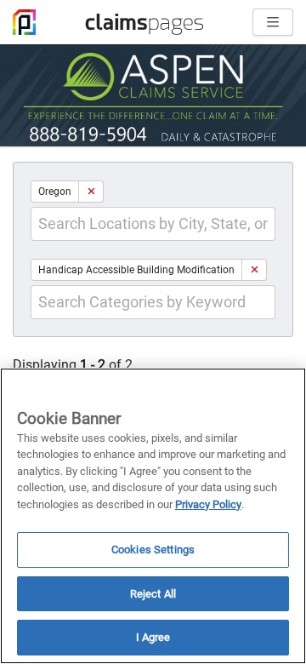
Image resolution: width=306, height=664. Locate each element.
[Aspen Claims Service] (153, 95)
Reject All (153, 593)
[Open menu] (272, 22)
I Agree (153, 637)
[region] (153, 516)
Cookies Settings (153, 549)
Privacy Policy (208, 504)
